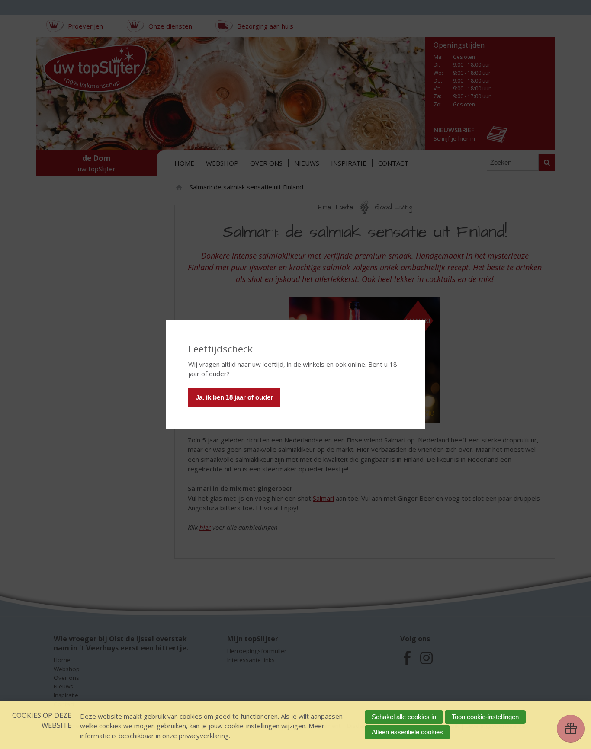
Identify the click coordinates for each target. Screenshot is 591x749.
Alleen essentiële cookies (407, 732)
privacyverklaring (204, 735)
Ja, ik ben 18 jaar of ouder (234, 397)
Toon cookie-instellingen (485, 716)
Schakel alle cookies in (404, 716)
